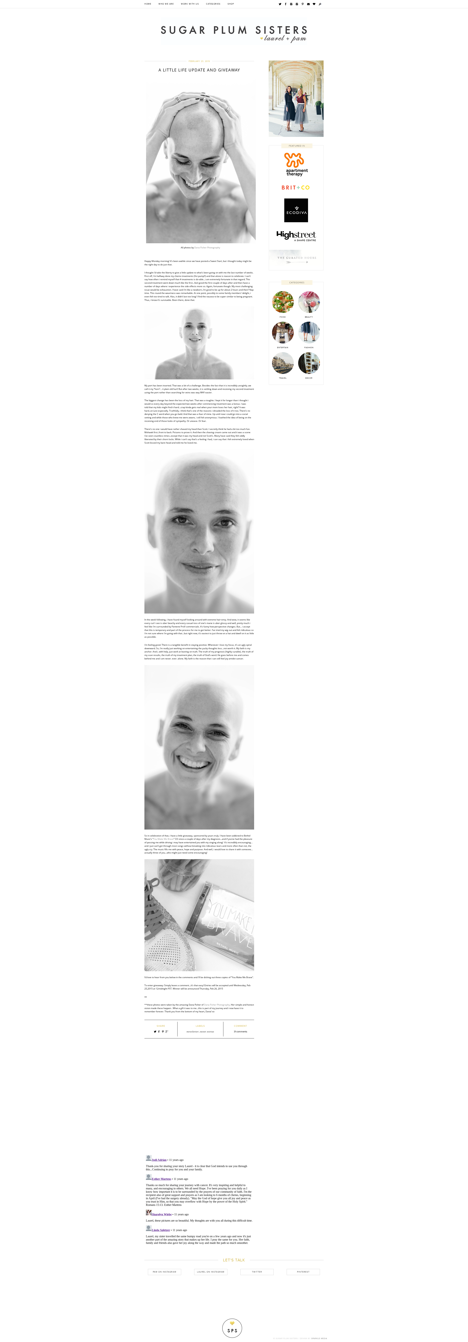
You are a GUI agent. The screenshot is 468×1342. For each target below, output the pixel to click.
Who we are (166, 4)
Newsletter (193, 1031)
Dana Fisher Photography (207, 247)
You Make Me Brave (163, 839)
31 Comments (240, 1031)
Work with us (190, 4)
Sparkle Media (319, 1338)
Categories (213, 4)
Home (147, 4)
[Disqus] (199, 1102)
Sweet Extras (207, 1031)
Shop (231, 4)
